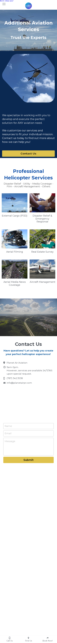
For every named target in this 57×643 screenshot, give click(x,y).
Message (10, 441)
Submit (28, 459)
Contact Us (28, 153)
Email (8, 433)
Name (8, 426)
